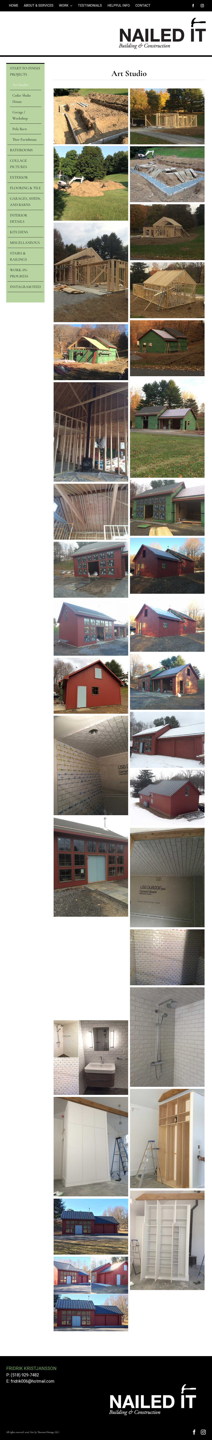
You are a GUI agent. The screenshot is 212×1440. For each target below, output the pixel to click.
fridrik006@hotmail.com (32, 1381)
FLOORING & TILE (25, 188)
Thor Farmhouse (24, 139)
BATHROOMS (21, 150)
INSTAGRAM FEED (25, 286)
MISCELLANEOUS (25, 242)
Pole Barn (19, 129)
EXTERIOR (19, 177)
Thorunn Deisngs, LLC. (48, 1432)
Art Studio (20, 84)
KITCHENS (19, 232)
